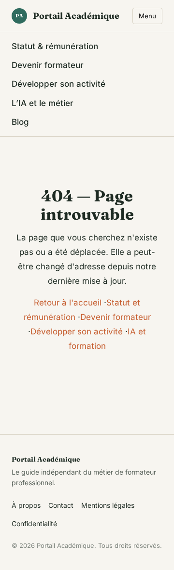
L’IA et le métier (42, 103)
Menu (147, 16)
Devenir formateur (48, 65)
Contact (60, 505)
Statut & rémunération (55, 46)
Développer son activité (58, 84)
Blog (20, 122)
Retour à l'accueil (68, 302)
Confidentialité (34, 523)
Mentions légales (107, 505)
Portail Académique (67, 15)
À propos (26, 505)
